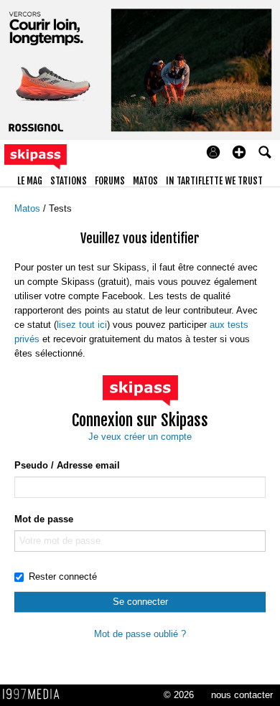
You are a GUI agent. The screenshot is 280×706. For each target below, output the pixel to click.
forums (110, 181)
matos (145, 181)
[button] (239, 152)
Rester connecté (63, 576)
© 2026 (179, 694)
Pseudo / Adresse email (67, 465)
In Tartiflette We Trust (214, 181)
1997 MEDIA (35, 694)
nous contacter (242, 694)
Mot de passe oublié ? (140, 634)
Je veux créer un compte (140, 436)
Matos (28, 208)
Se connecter (140, 601)
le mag (29, 181)
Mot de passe (43, 519)
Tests (60, 208)
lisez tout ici (82, 324)
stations (68, 181)
